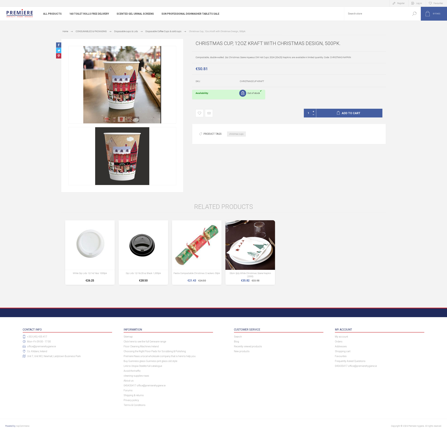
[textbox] (376, 14)
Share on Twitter (58, 50)
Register (401, 3)
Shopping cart (342, 351)
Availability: (202, 93)
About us (129, 380)
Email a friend (209, 113)
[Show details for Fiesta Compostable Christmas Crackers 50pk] (197, 252)
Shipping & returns (134, 395)
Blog (236, 341)
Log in (419, 3)
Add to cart (90, 273)
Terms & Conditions (134, 405)
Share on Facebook (58, 45)
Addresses (341, 346)
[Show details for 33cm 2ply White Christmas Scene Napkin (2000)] (250, 252)
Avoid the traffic (132, 370)
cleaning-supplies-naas (136, 375)
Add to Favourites (199, 113)
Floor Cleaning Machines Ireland (141, 346)
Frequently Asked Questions (350, 361)
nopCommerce (22, 426)
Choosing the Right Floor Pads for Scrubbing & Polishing (155, 351)
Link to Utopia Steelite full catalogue (143, 366)
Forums (128, 390)
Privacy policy (131, 400)
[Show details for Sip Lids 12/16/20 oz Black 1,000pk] (143, 252)
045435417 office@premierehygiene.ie (145, 385)
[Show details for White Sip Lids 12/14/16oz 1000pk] (90, 252)
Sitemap (128, 336)
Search (414, 14)
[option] (122, 85)
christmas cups (236, 134)
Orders (338, 341)
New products (242, 351)
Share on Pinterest (58, 55)
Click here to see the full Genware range (145, 341)
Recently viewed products (248, 346)
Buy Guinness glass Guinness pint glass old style (150, 361)
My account (341, 336)
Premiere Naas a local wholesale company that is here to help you (160, 356)
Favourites (341, 356)
